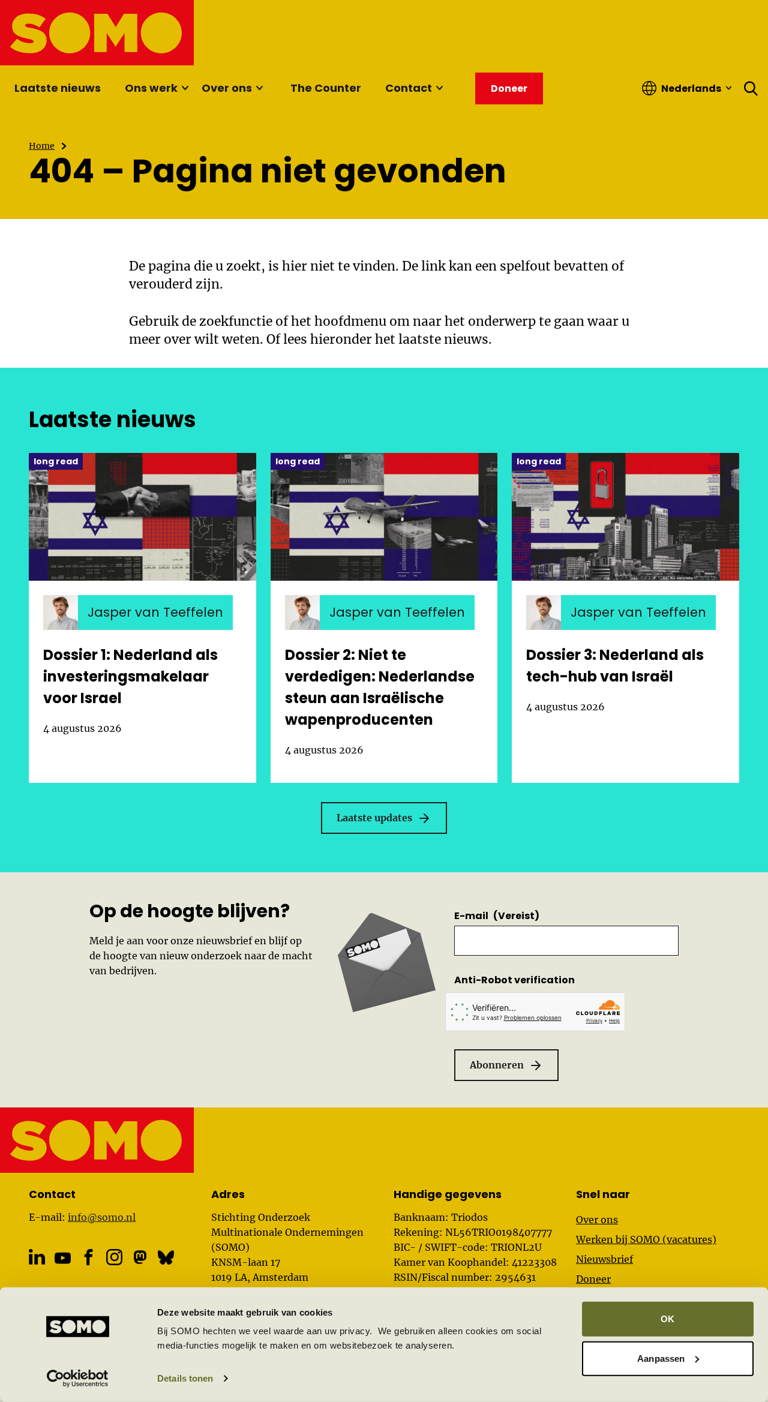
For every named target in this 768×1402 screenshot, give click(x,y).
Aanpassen (661, 1358)
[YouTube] (63, 1258)
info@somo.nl (102, 1217)
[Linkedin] (37, 1257)
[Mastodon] (140, 1257)
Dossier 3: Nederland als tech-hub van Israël (615, 665)
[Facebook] (88, 1257)
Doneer (593, 1279)
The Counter (325, 87)
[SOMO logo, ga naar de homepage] (97, 32)
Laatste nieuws (57, 87)
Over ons (227, 87)
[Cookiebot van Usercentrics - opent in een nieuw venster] (77, 1379)
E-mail (496, 916)
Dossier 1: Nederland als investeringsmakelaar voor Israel (130, 676)
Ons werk (151, 87)
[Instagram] (114, 1257)
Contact (408, 87)
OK (667, 1319)
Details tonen (185, 1378)
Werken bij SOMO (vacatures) (646, 1239)
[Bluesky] (166, 1257)
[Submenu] (185, 88)
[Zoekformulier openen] (751, 88)
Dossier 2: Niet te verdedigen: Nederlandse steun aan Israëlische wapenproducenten (380, 687)
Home (42, 145)
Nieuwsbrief (604, 1259)
